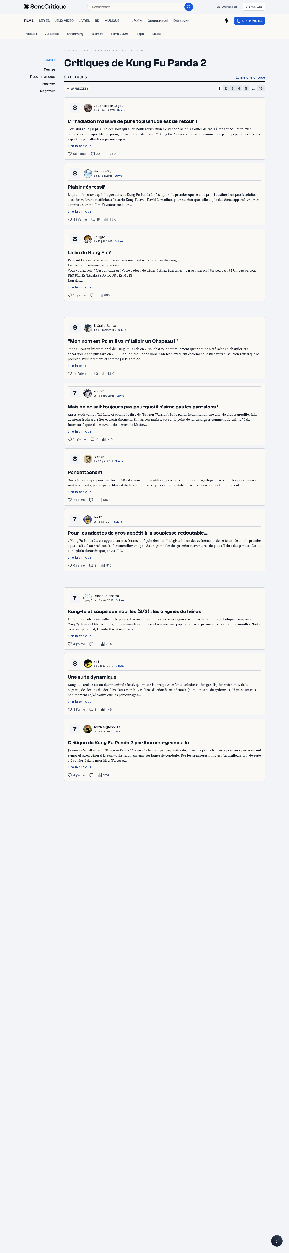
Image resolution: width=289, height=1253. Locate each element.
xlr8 (96, 661)
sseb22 (99, 391)
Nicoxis (99, 457)
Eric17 (98, 517)
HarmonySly (102, 171)
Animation (100, 50)
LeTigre (99, 237)
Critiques (138, 50)
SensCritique (72, 50)
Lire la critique (80, 146)
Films (87, 50)
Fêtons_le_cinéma (106, 596)
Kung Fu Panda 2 (119, 50)
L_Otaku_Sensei (105, 325)
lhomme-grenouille (107, 727)
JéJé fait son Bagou (108, 106)
